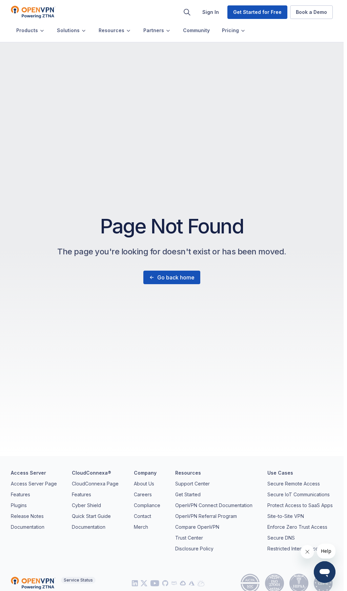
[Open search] (187, 12)
